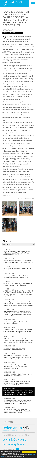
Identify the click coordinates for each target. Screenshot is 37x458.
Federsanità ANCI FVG (12, 3)
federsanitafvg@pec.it (13, 444)
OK (29, 452)
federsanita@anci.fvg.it (14, 439)
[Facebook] (17, 448)
